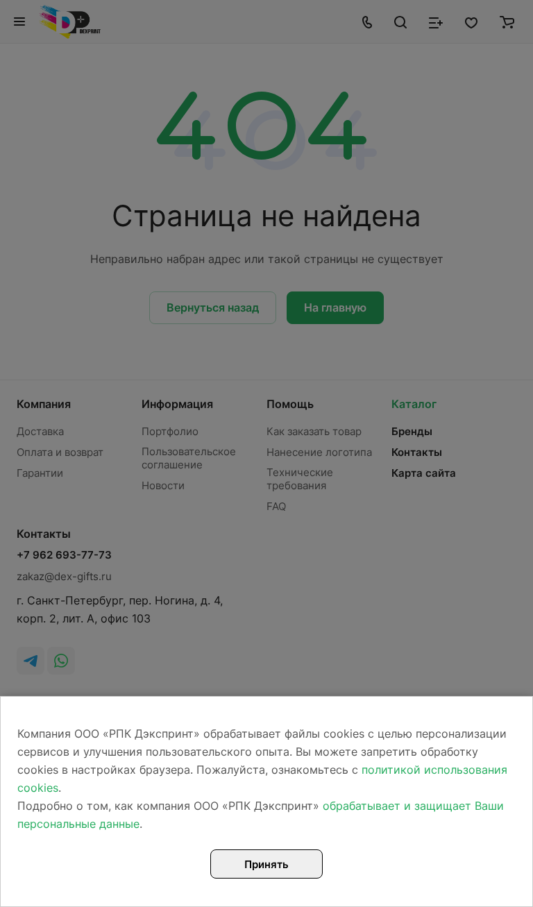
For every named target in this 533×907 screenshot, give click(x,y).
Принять (266, 864)
